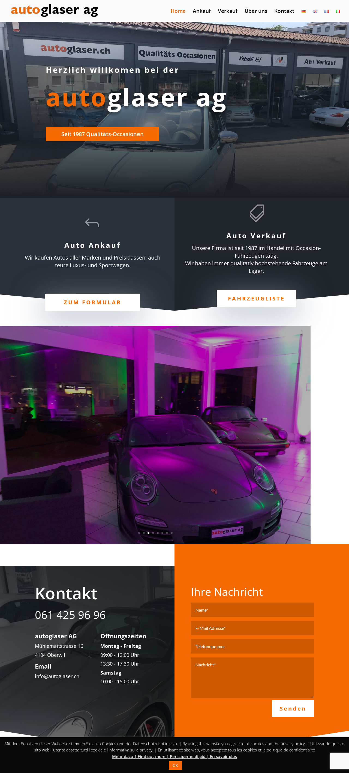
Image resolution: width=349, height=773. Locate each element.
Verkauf (227, 11)
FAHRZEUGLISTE (256, 298)
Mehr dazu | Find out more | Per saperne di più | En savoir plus (174, 756)
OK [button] (175, 765)
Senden (293, 708)
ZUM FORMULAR (92, 302)
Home (178, 11)
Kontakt (284, 11)
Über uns (256, 11)
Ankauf (202, 11)
